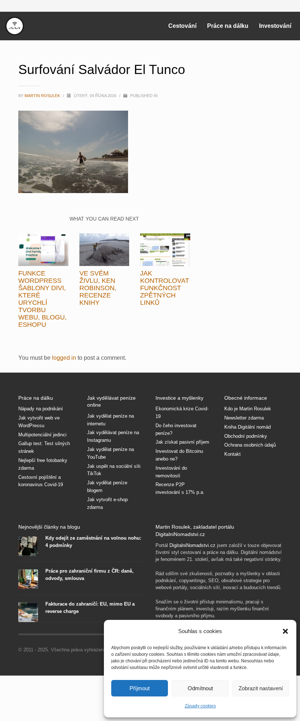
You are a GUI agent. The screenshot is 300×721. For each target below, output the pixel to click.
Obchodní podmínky (245, 436)
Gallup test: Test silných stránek (44, 447)
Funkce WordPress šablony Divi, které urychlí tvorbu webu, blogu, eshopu (42, 299)
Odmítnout (200, 688)
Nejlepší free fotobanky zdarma (42, 464)
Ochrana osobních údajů (250, 445)
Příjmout (140, 688)
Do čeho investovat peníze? (175, 429)
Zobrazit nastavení (261, 688)
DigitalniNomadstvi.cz (192, 545)
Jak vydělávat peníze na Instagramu (113, 436)
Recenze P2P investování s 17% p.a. (180, 488)
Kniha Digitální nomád (247, 427)
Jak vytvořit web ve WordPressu (39, 421)
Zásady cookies (200, 706)
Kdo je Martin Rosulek (247, 408)
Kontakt (232, 454)
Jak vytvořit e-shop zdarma (107, 503)
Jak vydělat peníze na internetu (110, 419)
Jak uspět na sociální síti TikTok (113, 470)
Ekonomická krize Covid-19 (182, 412)
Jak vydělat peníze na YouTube (110, 453)
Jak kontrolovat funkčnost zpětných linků (164, 288)
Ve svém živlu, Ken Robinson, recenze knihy (97, 288)
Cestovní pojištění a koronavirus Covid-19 (40, 481)
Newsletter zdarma (244, 418)
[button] (285, 631)
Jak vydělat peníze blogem (107, 486)
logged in (65, 358)
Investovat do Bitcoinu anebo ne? (179, 455)
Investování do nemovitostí (171, 471)
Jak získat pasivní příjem (182, 442)
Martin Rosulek (43, 95)
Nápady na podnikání (40, 408)
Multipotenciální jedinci (42, 434)
